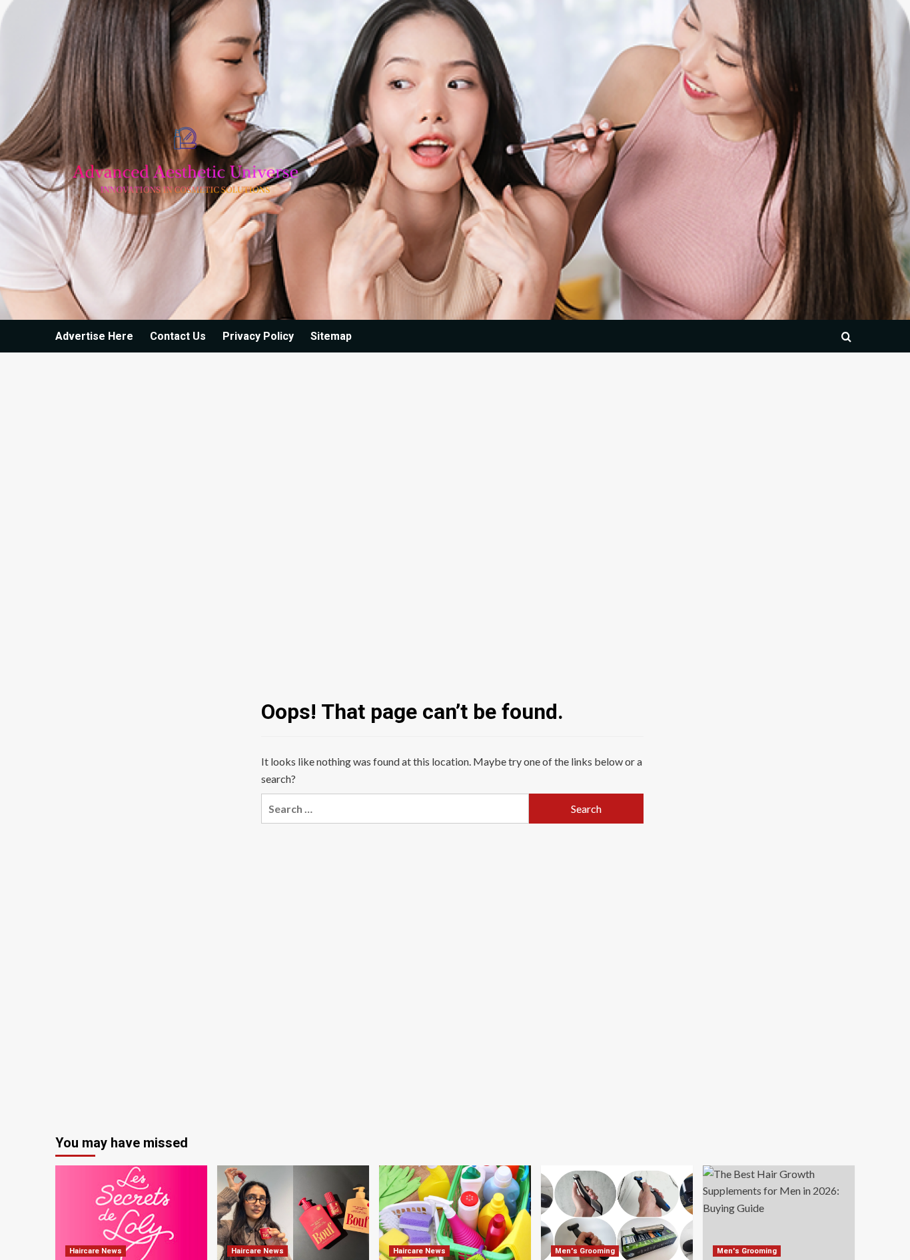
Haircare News (95, 1251)
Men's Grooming (585, 1251)
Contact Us (178, 336)
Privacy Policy (258, 336)
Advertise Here (94, 336)
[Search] (846, 336)
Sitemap (331, 336)
